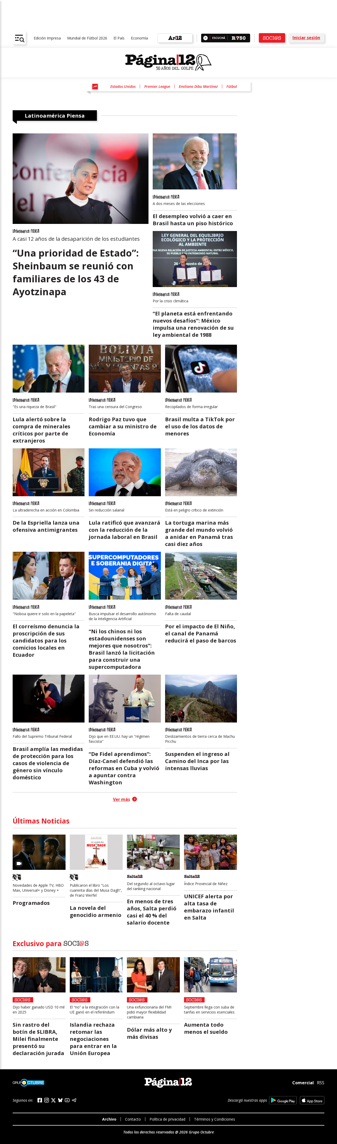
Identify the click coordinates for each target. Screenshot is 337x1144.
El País (119, 38)
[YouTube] (67, 1100)
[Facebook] (39, 1100)
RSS (320, 1083)
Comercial (303, 1083)
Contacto (133, 1119)
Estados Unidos (123, 86)
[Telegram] (74, 1100)
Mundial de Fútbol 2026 (87, 38)
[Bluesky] (60, 1100)
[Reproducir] (205, 38)
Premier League (157, 86)
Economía (139, 38)
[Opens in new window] (283, 1100)
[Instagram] (46, 1100)
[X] (53, 1100)
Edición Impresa (47, 38)
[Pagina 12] (168, 62)
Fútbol (231, 86)
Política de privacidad (167, 1119)
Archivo (109, 1119)
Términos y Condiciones (214, 1119)
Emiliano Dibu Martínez (198, 86)
